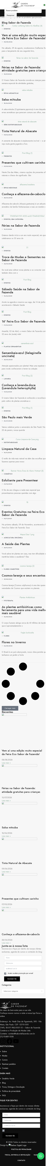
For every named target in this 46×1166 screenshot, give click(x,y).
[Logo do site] (23, 4)
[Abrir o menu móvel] (3, 4)
